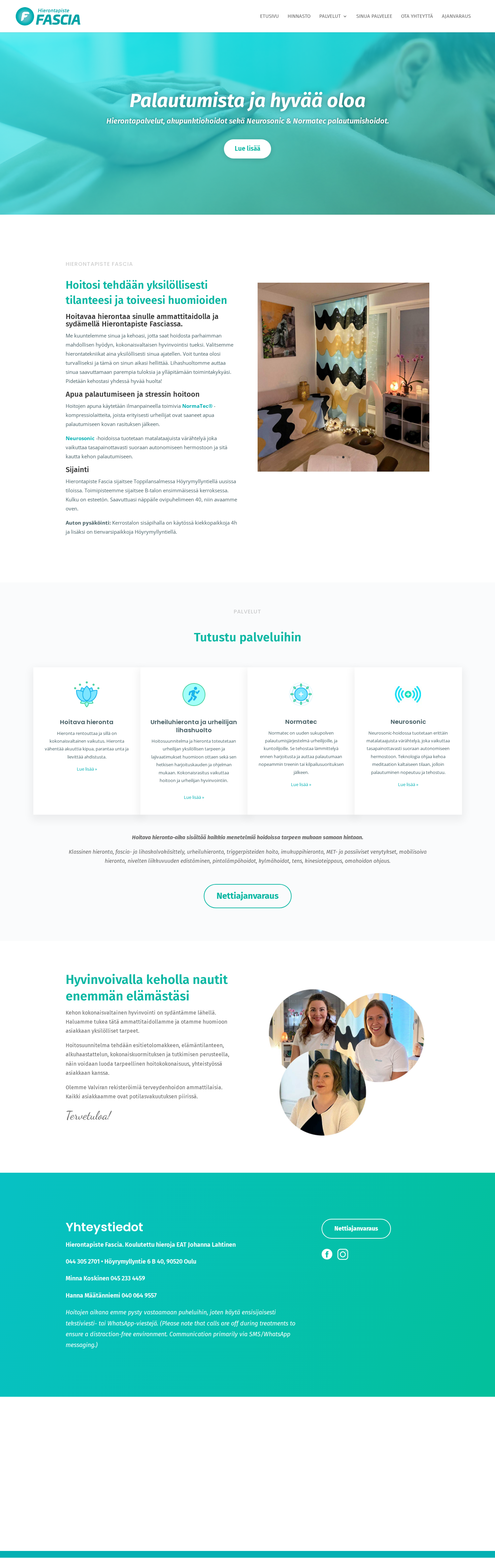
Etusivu (269, 16)
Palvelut (330, 16)
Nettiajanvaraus (248, 896)
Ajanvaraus (456, 16)
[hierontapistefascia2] (343, 470)
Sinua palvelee (374, 16)
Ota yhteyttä (417, 16)
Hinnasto (299, 16)
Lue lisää (247, 148)
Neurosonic (80, 438)
